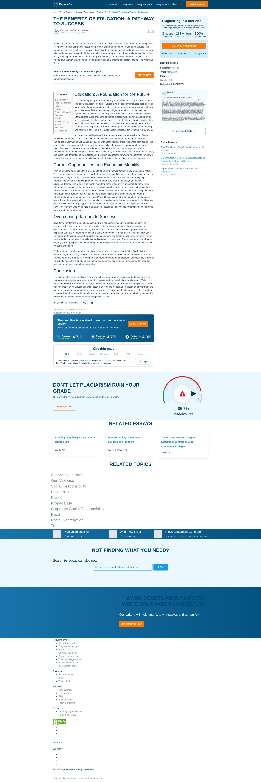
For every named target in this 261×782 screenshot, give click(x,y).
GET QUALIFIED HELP (131, 624)
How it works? (65, 690)
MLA (79, 354)
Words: (166, 80)
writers (184, 33)
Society (100, 12)
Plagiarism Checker (67, 646)
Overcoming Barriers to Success (61, 124)
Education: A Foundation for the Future (63, 103)
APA (67, 354)
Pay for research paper (69, 656)
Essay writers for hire (68, 663)
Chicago (104, 354)
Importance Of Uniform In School (69, 309)
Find (160, 567)
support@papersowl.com (70, 711)
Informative (171, 72)
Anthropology (89, 12)
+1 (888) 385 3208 (67, 715)
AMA (140, 354)
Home (55, 12)
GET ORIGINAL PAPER (184, 46)
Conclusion (61, 131)
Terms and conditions (77, 778)
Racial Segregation (67, 520)
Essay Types (161, 4)
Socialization (62, 492)
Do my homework (66, 643)
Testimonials (64, 693)
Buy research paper (67, 666)
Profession (174, 68)
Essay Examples (67, 12)
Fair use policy (95, 778)
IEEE (128, 354)
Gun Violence (62, 480)
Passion (58, 497)
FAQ (60, 696)
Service (112, 4)
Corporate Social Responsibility (77, 509)
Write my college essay (69, 659)
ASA (116, 354)
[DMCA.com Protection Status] (60, 722)
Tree (55, 526)
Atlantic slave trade (67, 475)
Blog (60, 678)
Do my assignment (67, 653)
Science (79, 12)
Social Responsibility (68, 486)
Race (55, 514)
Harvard (91, 354)
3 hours (167, 33)
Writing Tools (126, 4)
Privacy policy (59, 778)
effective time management (124, 148)
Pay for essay (65, 649)
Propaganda (61, 503)
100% (199, 33)
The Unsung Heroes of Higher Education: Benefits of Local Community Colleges (178, 442)
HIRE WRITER (64, 406)
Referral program (66, 703)
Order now (197, 4)
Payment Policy (66, 699)
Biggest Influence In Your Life (67, 313)
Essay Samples (144, 4)
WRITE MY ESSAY (138, 324)
